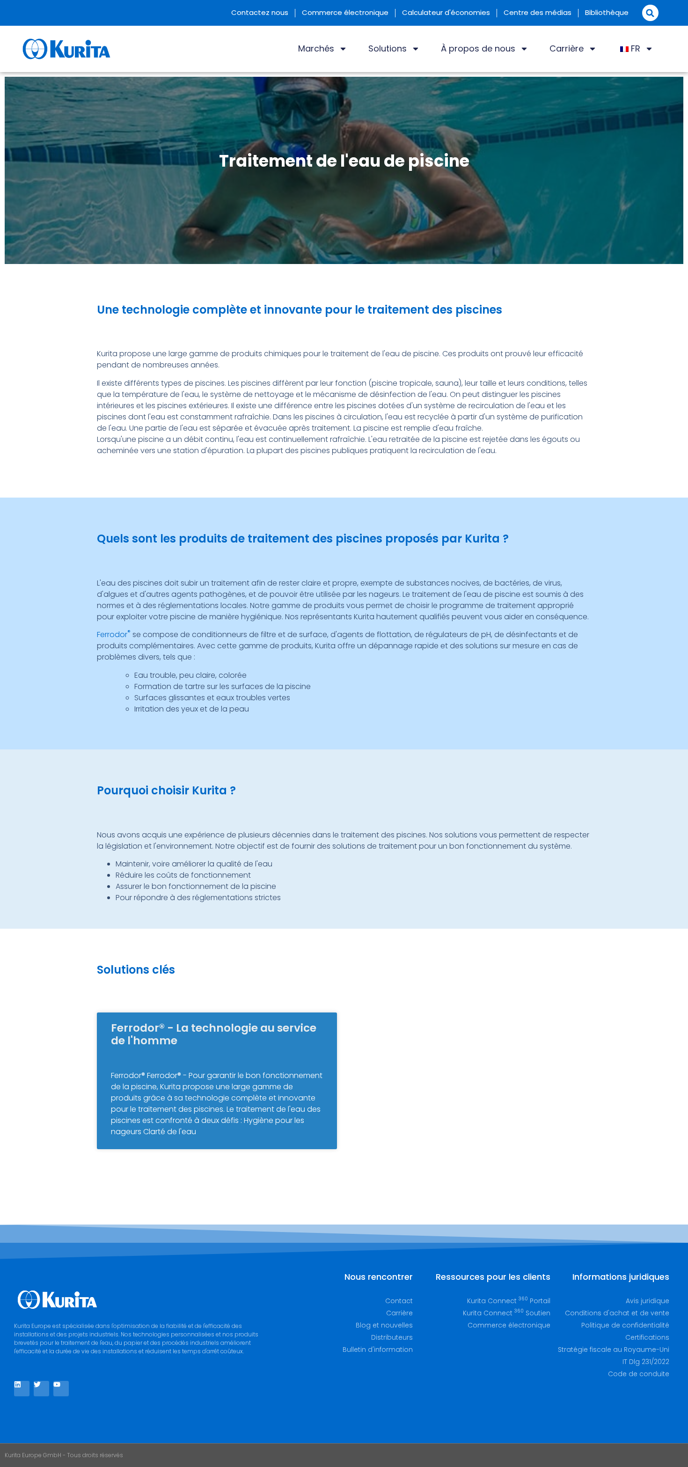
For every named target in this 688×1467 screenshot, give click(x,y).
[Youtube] (61, 1388)
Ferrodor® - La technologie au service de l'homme (213, 1034)
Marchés (316, 48)
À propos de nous (478, 48)
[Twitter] (41, 1388)
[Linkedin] (21, 1388)
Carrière (566, 48)
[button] (650, 13)
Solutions (387, 48)
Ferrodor (114, 634)
